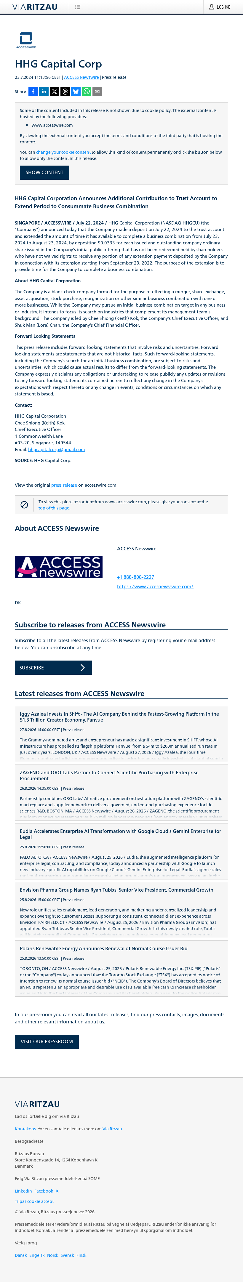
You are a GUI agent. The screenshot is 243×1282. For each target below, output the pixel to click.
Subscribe (32, 668)
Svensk (67, 1255)
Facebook (43, 1191)
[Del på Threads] (65, 92)
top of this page (54, 508)
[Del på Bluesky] (76, 92)
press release (64, 485)
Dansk (21, 1255)
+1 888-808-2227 (135, 577)
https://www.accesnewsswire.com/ (155, 586)
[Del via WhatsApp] (86, 92)
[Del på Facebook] (33, 92)
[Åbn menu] (79, 7)
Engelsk (37, 1255)
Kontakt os (25, 1128)
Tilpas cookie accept (34, 1201)
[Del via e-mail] (97, 92)
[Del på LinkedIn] (44, 92)
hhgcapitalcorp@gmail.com (56, 449)
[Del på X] (54, 92)
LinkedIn (23, 1191)
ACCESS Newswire (81, 77)
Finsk (81, 1255)
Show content (44, 172)
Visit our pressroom (47, 1041)
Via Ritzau (112, 1128)
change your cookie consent (63, 152)
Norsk (52, 1255)
